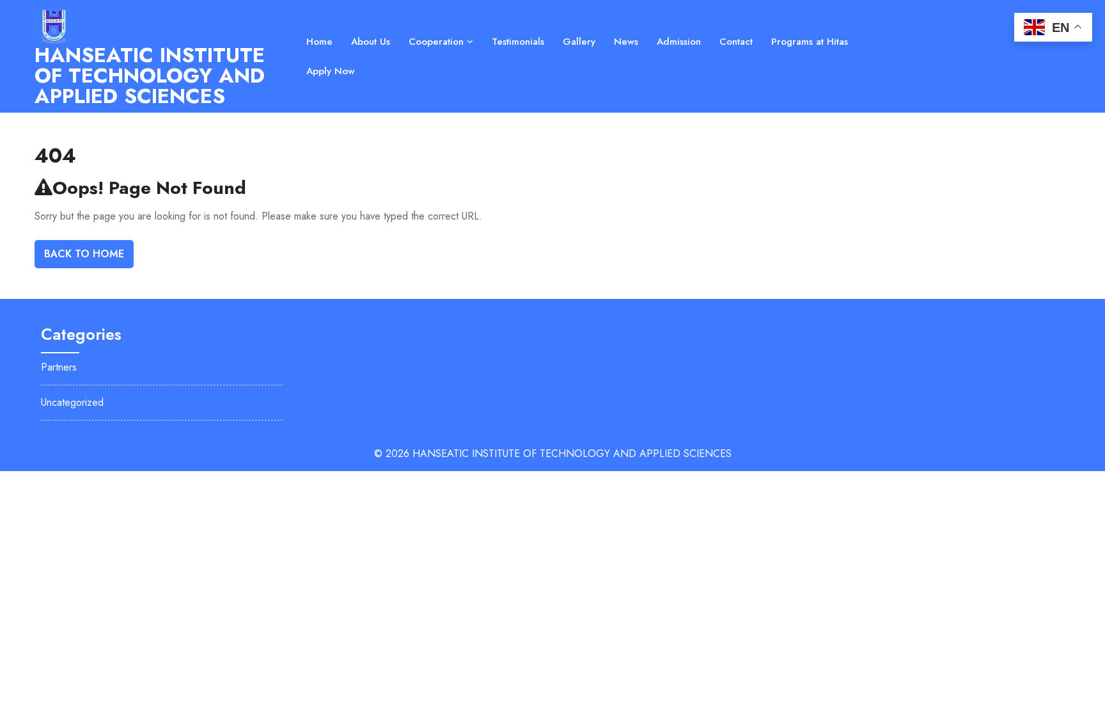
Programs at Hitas (809, 42)
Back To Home (84, 253)
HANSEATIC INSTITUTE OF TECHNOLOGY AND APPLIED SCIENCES (150, 75)
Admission (679, 42)
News (626, 42)
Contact (736, 42)
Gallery (579, 42)
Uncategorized (72, 402)
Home (319, 42)
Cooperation (436, 42)
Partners (59, 367)
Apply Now (330, 71)
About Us (370, 42)
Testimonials (518, 42)
